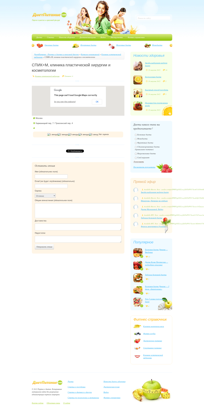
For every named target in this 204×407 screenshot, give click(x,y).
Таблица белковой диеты (151, 217)
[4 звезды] (84, 134)
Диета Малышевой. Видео (152, 209)
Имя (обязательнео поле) (46, 171)
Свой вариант (143, 157)
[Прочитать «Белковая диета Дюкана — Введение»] (137, 252)
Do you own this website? (65, 102)
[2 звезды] (63, 134)
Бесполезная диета (153, 76)
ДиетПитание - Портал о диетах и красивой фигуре (56, 54)
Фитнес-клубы (149, 333)
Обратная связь (53, 403)
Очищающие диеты (145, 45)
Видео (103, 37)
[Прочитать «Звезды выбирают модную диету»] (137, 65)
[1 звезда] (52, 134)
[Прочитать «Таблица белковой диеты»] (137, 277)
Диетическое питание (152, 340)
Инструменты (117, 37)
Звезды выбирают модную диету (155, 192)
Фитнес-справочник (136, 37)
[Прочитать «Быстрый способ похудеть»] (137, 92)
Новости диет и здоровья (114, 381)
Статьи (51, 37)
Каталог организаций (90, 54)
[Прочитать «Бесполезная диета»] (137, 79)
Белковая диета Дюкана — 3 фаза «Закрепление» (157, 287)
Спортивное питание (152, 348)
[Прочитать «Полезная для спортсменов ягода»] (137, 105)
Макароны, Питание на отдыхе (154, 200)
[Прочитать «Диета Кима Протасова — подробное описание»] (137, 265)
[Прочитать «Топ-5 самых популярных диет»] (137, 301)
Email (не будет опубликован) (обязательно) (55, 181)
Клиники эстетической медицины (47, 76)
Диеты (39, 37)
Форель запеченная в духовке (153, 226)
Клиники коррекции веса (153, 326)
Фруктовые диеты (145, 142)
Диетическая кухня (88, 37)
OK (97, 102)
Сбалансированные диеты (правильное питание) (147, 148)
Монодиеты (39, 45)
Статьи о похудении (76, 386)
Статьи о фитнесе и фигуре (80, 392)
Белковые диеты (109, 45)
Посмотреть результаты (144, 167)
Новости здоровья (67, 37)
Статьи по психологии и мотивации (83, 397)
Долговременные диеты (76, 45)
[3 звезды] (73, 134)
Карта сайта (37, 403)
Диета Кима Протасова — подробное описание (156, 263)
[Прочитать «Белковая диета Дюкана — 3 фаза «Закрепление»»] (137, 289)
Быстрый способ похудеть (156, 89)
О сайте (66, 403)
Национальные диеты (146, 153)
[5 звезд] (93, 134)
